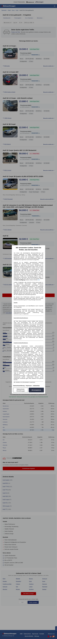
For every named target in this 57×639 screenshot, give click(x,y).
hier (39, 280)
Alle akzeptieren (36, 390)
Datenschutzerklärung (19, 385)
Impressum (29, 385)
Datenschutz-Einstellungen (21, 390)
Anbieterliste (36, 385)
